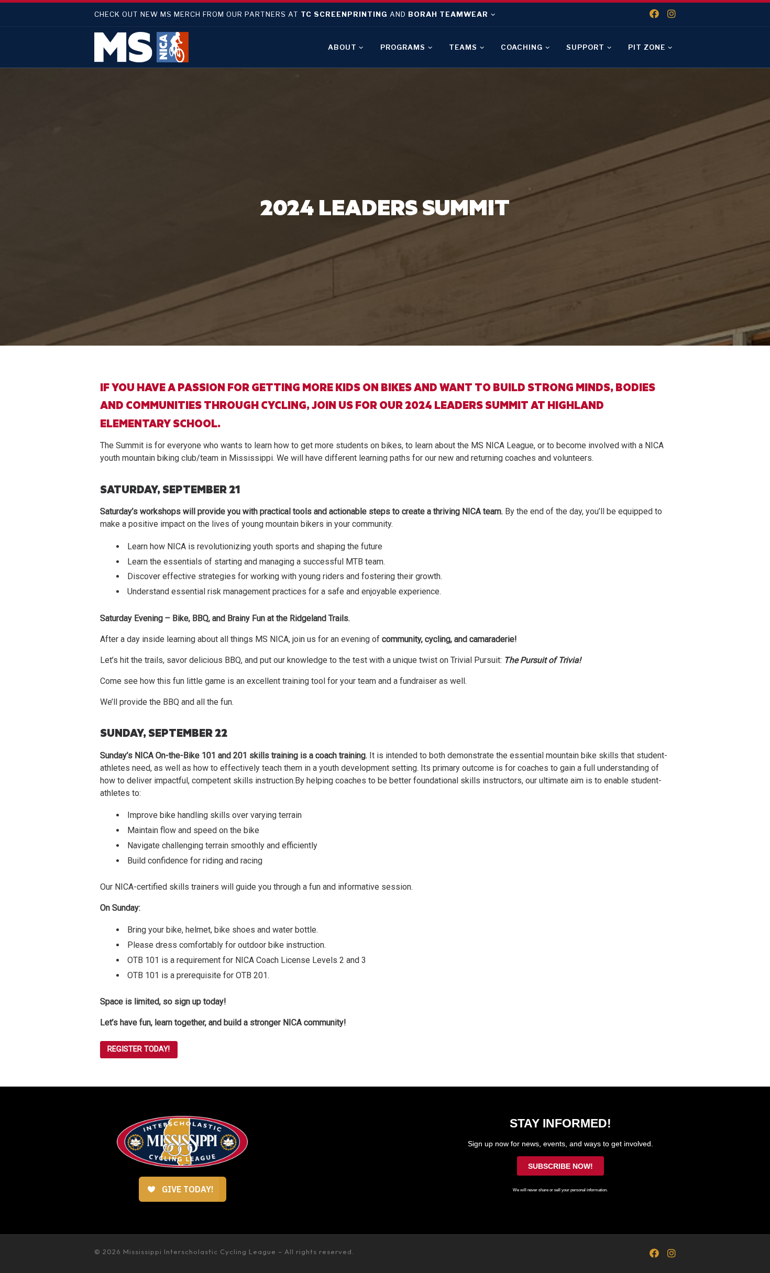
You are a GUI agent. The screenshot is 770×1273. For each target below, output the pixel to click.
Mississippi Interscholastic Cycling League (199, 1251)
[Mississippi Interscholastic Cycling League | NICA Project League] (141, 45)
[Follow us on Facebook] (654, 14)
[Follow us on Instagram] (671, 14)
